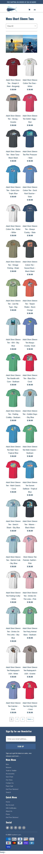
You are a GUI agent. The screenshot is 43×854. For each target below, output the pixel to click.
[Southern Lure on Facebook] (11, 827)
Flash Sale (9, 786)
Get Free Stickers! (12, 789)
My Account (10, 805)
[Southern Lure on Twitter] (7, 827)
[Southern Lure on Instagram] (19, 827)
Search (8, 792)
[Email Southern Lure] (23, 827)
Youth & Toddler (11, 770)
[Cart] (29, 10)
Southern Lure (16, 835)
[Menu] (34, 10)
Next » (30, 719)
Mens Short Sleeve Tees (20, 19)
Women (8, 767)
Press (8, 814)
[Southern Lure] (12, 10)
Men (7, 764)
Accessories (10, 774)
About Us (9, 811)
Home (8, 802)
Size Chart (9, 777)
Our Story (9, 780)
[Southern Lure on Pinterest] (15, 827)
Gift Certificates (11, 808)
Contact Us (10, 783)
